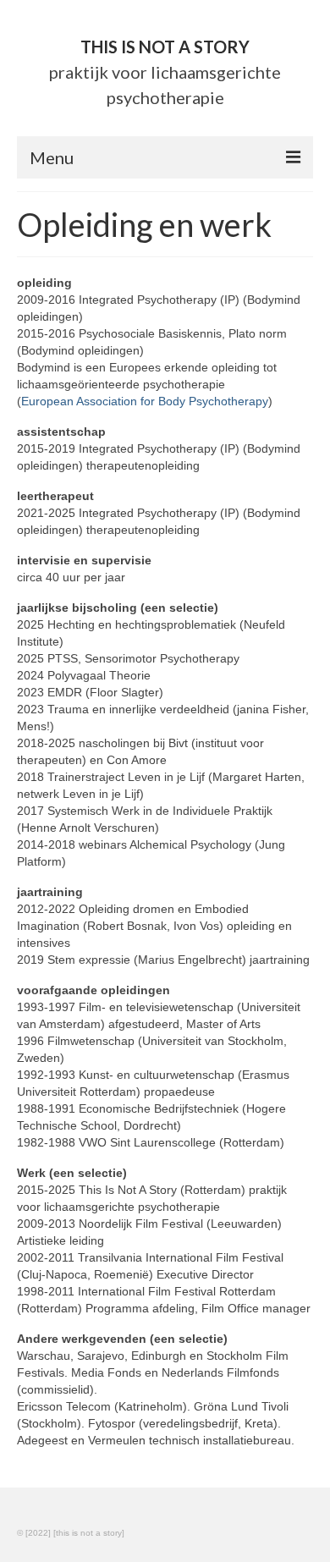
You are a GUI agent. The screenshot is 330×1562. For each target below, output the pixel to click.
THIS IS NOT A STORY (165, 46)
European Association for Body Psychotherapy (144, 401)
